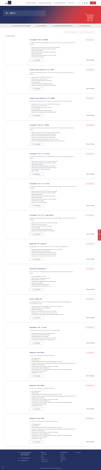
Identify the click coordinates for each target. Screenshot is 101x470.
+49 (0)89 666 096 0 (25, 458)
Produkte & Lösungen (31, 3)
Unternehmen (71, 3)
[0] (87, 3)
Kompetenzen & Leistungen (44, 3)
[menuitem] (82, 3)
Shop (93, 3)
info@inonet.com (24, 460)
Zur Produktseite (36, 60)
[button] (2, 467)
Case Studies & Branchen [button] (59, 3)
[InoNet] (8, 3)
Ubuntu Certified (35, 170)
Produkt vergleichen (90, 39)
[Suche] (82, 3)
